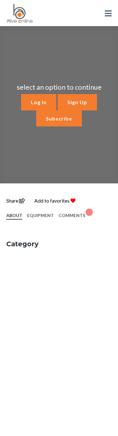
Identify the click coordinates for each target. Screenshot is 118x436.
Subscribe (59, 118)
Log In (39, 102)
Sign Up (77, 102)
